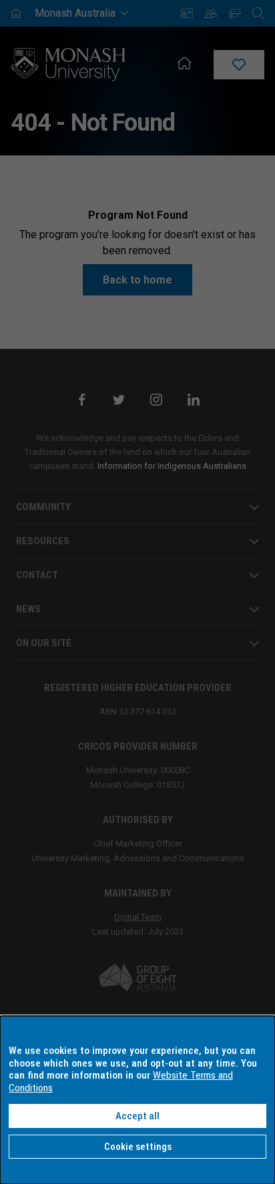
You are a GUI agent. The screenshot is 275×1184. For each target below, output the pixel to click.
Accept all (137, 1116)
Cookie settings (138, 1147)
